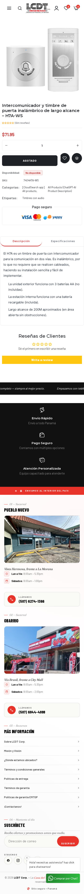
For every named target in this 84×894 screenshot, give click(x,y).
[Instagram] (18, 860)
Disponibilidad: (11, 172)
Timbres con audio (33, 198)
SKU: (5, 180)
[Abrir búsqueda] (20, 8)
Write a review (42, 360)
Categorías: (10, 187)
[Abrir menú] (9, 8)
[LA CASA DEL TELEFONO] (38, 8)
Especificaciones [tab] (63, 241)
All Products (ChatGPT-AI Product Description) (62, 189)
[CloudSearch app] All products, (33, 189)
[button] (8, 122)
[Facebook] (8, 860)
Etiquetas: (9, 198)
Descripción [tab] (21, 241)
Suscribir (68, 843)
